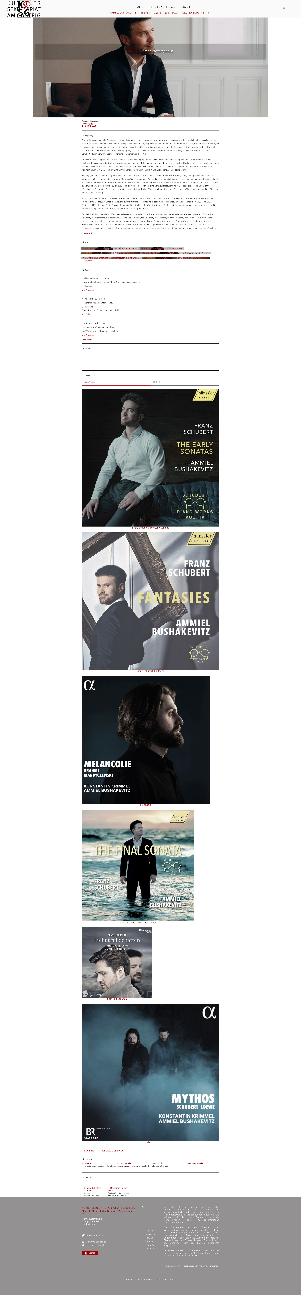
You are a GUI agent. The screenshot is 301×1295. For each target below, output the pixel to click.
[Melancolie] (146, 740)
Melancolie (145, 805)
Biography (146, 13)
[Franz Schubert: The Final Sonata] (138, 865)
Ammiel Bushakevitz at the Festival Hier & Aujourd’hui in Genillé (176, 253)
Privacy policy (145, 1280)
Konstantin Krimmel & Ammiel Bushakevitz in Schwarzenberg (176, 258)
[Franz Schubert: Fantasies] (150, 601)
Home (139, 7)
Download (194, 13)
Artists (153, 7)
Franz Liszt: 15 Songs (112, 1150)
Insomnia (89, 1150)
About (185, 7)
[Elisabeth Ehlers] (92, 1185)
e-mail (87, 1193)
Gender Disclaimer (166, 1280)
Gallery (175, 13)
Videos (150, 1249)
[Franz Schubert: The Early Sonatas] (150, 458)
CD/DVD (150, 1245)
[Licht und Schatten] (117, 962)
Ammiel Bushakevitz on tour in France (162, 248)
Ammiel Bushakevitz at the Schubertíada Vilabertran (110, 248)
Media (184, 13)
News (171, 7)
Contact (205, 13)
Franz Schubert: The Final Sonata (138, 922)
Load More (88, 261)
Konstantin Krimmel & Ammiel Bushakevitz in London (110, 253)
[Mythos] (150, 1072)
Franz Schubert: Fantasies (150, 671)
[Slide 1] (149, 367)
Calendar (165, 13)
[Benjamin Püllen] (118, 1185)
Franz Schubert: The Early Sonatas (150, 528)
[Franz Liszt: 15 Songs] (112, 1148)
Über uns (150, 1242)
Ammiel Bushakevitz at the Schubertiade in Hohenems (111, 258)
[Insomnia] (89, 1148)
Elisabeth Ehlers (92, 1188)
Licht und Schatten (117, 999)
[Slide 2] (152, 367)
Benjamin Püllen (118, 1188)
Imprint (129, 1280)
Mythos (150, 1142)
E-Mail (110, 1190)
